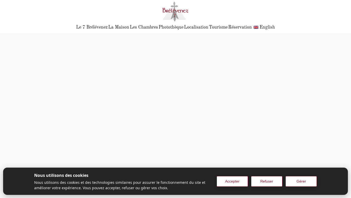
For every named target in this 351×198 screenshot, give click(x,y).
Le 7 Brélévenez (92, 27)
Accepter (232, 181)
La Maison (118, 27)
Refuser (266, 181)
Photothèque (171, 27)
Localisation (196, 27)
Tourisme (218, 27)
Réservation (240, 27)
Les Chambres (144, 27)
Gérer (301, 181)
